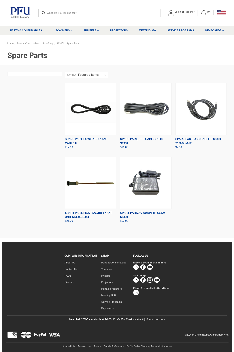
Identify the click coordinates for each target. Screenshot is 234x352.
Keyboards (213, 30)
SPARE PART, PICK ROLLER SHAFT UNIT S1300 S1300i (88, 214)
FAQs (68, 275)
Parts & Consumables (26, 30)
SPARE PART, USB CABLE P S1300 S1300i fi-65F (198, 141)
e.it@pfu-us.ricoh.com (152, 319)
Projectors (119, 30)
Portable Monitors (111, 288)
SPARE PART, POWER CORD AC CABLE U (86, 141)
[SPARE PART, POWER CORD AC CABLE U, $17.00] (91, 109)
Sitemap (69, 282)
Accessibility (69, 346)
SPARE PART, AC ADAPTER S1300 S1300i (142, 214)
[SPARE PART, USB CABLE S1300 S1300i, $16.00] (146, 109)
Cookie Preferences (114, 346)
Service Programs (180, 30)
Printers (90, 30)
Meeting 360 (147, 30)
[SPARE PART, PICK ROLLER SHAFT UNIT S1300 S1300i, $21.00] (91, 182)
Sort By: (71, 75)
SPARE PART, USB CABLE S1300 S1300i (141, 141)
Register (190, 11)
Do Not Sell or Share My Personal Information (149, 346)
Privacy (97, 346)
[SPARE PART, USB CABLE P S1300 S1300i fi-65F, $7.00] (201, 109)
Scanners (63, 30)
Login (178, 11)
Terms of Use (84, 346)
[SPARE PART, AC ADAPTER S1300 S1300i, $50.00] (146, 182)
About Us (70, 262)
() (209, 11)
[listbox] (93, 75)
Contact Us (71, 269)
